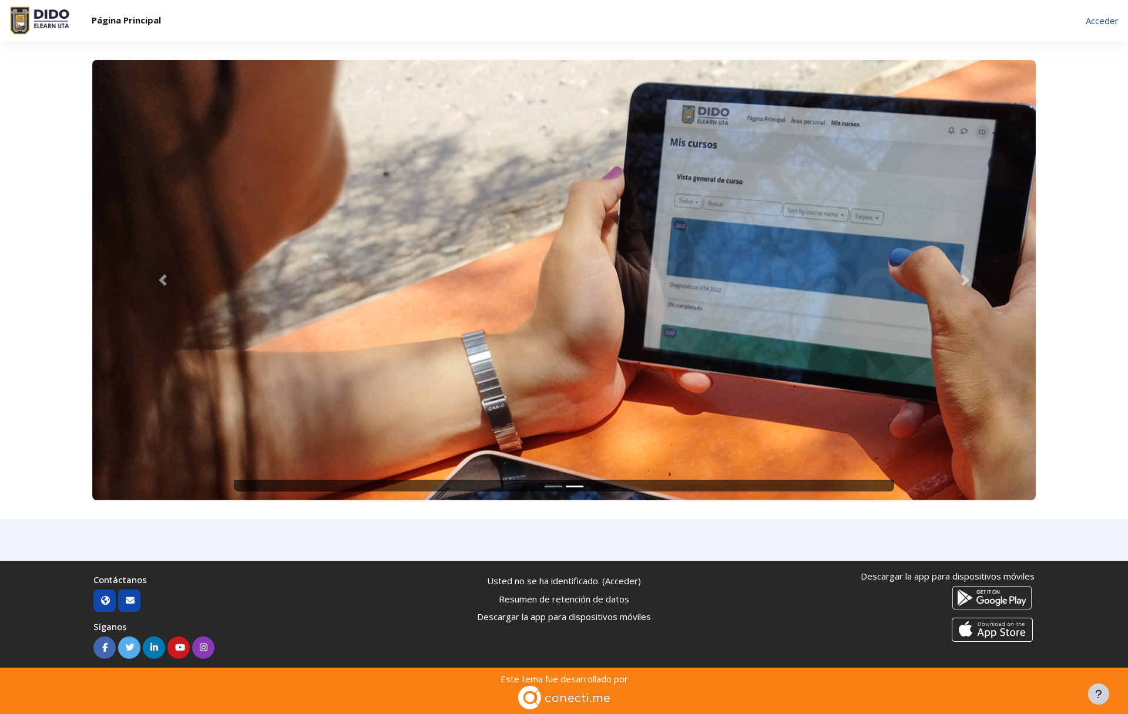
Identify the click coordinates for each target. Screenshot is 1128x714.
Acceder (1102, 20)
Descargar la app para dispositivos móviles (564, 616)
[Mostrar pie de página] (1098, 694)
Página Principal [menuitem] (126, 20)
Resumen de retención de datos (564, 599)
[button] (163, 280)
